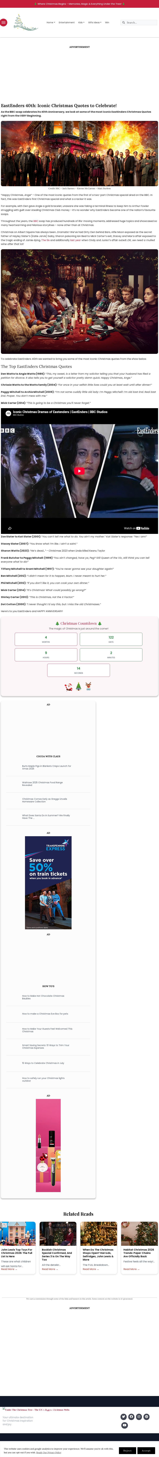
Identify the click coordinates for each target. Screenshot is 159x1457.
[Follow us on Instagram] (139, 1417)
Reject (127, 1450)
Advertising (46, 1426)
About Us (45, 1417)
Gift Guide (86, 1426)
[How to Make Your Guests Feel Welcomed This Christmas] (11, 1030)
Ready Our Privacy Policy (48, 1452)
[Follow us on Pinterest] (146, 1417)
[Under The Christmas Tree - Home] (36, 1409)
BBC (35, 221)
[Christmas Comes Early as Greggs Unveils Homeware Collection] (11, 800)
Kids (80, 22)
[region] (79, 1449)
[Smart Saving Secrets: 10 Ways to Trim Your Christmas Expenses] (11, 1046)
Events (84, 1430)
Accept (146, 1450)
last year (76, 240)
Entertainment (67, 22)
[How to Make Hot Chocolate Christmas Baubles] (11, 997)
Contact (45, 1421)
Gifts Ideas (94, 22)
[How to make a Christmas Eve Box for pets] (11, 1013)
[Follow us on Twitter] (123, 1417)
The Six (45, 240)
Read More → (9, 1269)
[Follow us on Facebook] (131, 1417)
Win (107, 22)
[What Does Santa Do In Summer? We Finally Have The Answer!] (11, 816)
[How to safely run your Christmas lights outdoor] (11, 1079)
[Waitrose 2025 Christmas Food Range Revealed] (11, 783)
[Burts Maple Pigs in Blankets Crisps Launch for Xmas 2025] (11, 767)
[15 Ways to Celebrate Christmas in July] (11, 1063)
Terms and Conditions (53, 1430)
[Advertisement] (79, 72)
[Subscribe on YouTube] (124, 1425)
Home (50, 22)
